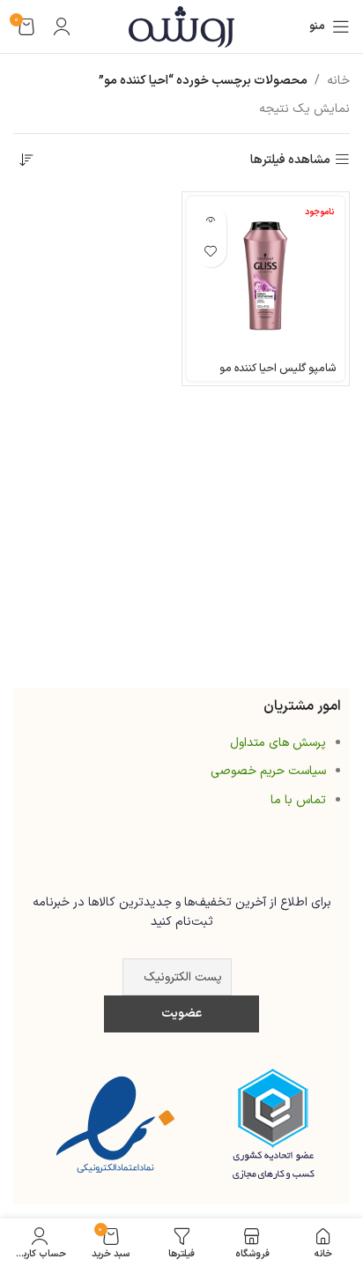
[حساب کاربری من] (61, 26)
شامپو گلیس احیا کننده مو (277, 368)
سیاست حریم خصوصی (268, 771)
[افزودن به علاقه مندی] (211, 251)
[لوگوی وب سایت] (181, 26)
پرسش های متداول (278, 743)
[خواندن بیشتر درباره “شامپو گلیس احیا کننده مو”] (211, 220)
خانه (338, 80)
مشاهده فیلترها (290, 160)
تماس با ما (298, 800)
